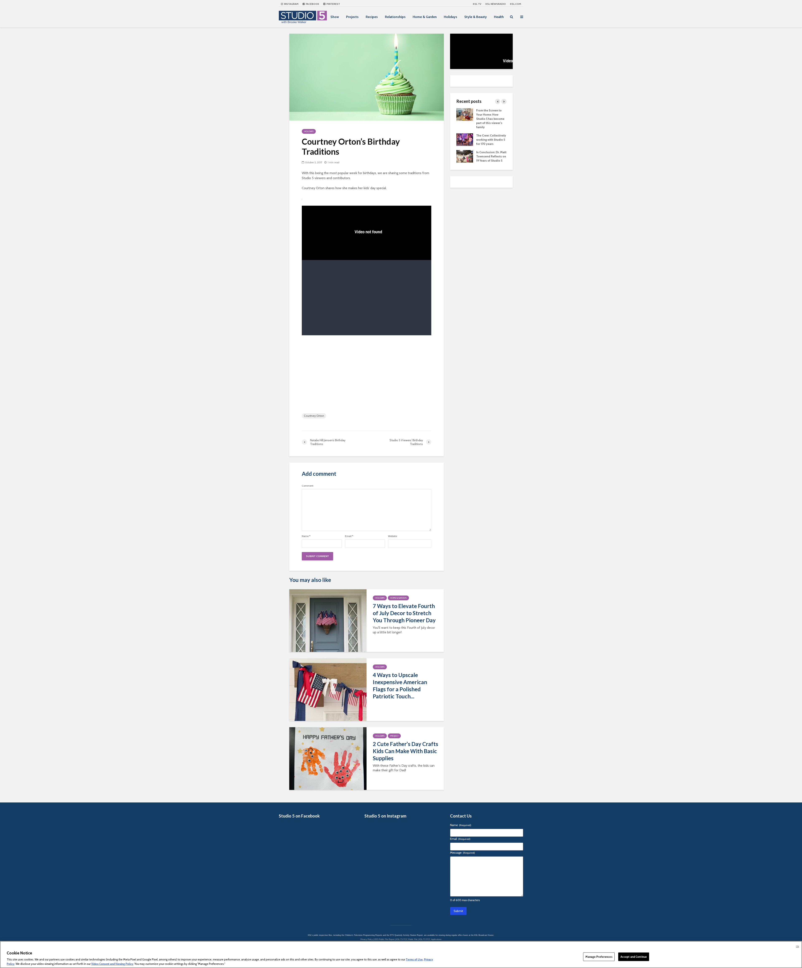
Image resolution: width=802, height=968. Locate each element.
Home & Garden (425, 17)
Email (349, 536)
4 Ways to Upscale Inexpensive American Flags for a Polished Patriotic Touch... (400, 686)
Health (499, 17)
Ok (797, 946)
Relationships (395, 17)
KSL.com (515, 3)
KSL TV (477, 3)
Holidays (450, 17)
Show (334, 17)
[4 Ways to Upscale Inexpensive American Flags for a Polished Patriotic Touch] (328, 689)
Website (392, 536)
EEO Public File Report (384, 939)
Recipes (372, 17)
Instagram (290, 3)
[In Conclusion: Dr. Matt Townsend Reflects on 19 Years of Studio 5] (464, 156)
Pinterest (333, 3)
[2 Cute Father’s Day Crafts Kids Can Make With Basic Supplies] (328, 758)
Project (394, 736)
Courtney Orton (314, 416)
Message (462, 852)
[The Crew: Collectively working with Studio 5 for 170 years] (464, 139)
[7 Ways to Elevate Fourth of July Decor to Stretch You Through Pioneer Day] (328, 620)
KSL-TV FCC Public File (406, 939)
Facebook (312, 3)
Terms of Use (414, 959)
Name (306, 536)
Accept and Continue (634, 956)
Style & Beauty (475, 17)
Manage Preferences (598, 956)
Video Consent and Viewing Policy (112, 963)
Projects (352, 17)
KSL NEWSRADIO (495, 3)
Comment (307, 486)
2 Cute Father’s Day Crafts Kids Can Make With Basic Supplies (405, 751)
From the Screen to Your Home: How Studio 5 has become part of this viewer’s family (490, 118)
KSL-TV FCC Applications (430, 939)
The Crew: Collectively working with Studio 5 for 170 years (491, 140)
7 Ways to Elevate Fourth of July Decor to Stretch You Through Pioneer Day (404, 613)
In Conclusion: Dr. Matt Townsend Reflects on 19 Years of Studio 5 (491, 156)
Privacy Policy (366, 939)
